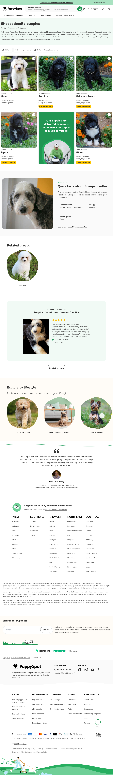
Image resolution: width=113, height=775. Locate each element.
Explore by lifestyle (19, 714)
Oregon (15, 544)
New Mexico (35, 526)
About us (32, 15)
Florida (88, 531)
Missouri (52, 549)
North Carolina (91, 553)
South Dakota (54, 567)
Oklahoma (34, 531)
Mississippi (90, 549)
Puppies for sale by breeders (20, 657)
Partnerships (36, 718)
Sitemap (40, 748)
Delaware (71, 526)
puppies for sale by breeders (56, 509)
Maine (69, 535)
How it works (45, 15)
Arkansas (89, 526)
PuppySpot (6, 657)
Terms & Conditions (75, 714)
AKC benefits (37, 709)
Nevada (15, 540)
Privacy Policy (30, 748)
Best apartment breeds (60, 432)
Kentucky (89, 540)
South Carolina (91, 558)
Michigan (52, 540)
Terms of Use (17, 748)
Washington (17, 553)
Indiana (52, 526)
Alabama (89, 521)
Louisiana (89, 544)
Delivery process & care (65, 15)
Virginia (88, 567)
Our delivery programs (92, 714)
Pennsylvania (72, 562)
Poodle (22, 285)
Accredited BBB (51, 748)
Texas (32, 535)
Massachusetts (73, 544)
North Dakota (54, 558)
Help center (72, 704)
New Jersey (71, 553)
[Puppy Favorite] (33, 58)
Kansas (52, 535)
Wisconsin (53, 571)
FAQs (70, 709)
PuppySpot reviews (39, 723)
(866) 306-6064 (64, 669)
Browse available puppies (13, 15)
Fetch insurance (38, 714)
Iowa (51, 531)
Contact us (72, 700)
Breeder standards (57, 709)
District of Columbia (74, 531)
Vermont (70, 571)
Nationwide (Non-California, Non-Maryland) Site (29, 752)
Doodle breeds (23, 432)
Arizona (33, 521)
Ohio (51, 562)
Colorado (15, 526)
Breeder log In (55, 700)
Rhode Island (72, 567)
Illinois (51, 521)
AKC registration (38, 704)
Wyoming (16, 558)
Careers (87, 723)
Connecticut (71, 521)
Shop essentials (18, 718)
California (15, 521)
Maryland (70, 540)
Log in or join (37, 700)
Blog (86, 718)
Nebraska (53, 553)
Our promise (88, 709)
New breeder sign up (58, 704)
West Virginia (91, 571)
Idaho (14, 531)
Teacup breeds (96, 432)
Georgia (89, 535)
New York (71, 558)
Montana (15, 535)
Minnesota (53, 544)
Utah (14, 549)
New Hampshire (73, 549)
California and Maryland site (70, 748)
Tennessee (90, 562)
